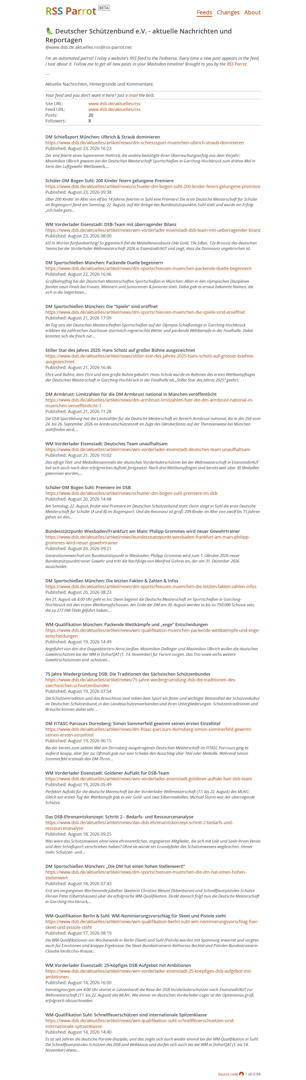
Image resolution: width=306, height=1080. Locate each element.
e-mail (132, 95)
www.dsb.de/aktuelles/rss (114, 103)
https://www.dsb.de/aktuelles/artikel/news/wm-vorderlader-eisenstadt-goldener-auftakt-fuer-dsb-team (148, 779)
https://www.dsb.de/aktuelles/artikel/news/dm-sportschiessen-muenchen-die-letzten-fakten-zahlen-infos (151, 586)
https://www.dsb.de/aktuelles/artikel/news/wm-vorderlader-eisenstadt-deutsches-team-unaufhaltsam (147, 449)
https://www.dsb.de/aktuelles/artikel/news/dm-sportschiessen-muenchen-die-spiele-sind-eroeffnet (145, 312)
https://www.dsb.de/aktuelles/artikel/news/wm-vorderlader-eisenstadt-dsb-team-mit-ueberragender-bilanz (153, 230)
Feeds (204, 12)
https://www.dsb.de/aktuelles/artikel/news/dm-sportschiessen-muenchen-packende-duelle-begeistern (148, 268)
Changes (228, 12)
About (252, 12)
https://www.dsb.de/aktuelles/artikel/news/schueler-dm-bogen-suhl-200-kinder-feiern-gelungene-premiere (152, 186)
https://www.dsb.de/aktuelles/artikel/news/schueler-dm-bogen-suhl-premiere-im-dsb (131, 493)
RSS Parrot (237, 64)
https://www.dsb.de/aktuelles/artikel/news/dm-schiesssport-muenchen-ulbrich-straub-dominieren (144, 142)
